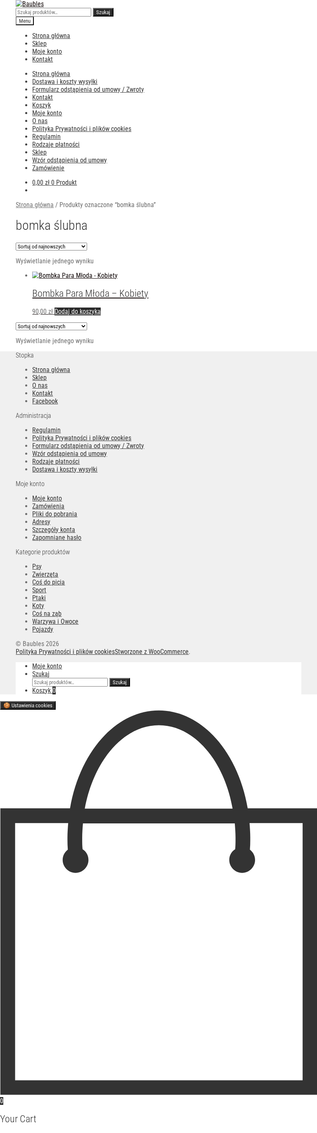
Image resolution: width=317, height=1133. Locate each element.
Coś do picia (48, 582)
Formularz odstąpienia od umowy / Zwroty (88, 89)
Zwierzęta (45, 574)
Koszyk (41, 105)
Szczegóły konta (53, 530)
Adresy (41, 522)
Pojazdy (42, 629)
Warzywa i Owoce (55, 621)
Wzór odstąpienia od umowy (69, 160)
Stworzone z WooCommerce (152, 652)
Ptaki (39, 598)
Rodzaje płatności (56, 144)
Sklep (39, 44)
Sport (39, 590)
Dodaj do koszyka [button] (77, 311)
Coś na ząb (47, 614)
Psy (37, 566)
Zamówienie (48, 168)
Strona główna (51, 36)
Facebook (45, 401)
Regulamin (46, 137)
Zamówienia (48, 506)
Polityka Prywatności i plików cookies (81, 129)
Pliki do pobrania (54, 514)
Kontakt (42, 59)
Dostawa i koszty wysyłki (64, 82)
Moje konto (47, 51)
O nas (39, 121)
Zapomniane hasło (56, 537)
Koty (38, 606)
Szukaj (103, 12)
